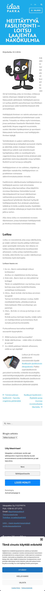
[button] (41, 539)
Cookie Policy (16, 588)
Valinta (22, 582)
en (35, 4)
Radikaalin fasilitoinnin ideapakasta (32, 365)
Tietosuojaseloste (26, 588)
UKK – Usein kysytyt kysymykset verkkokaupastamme (16, 524)
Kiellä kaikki (22, 576)
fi (31, 4)
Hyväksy (22, 570)
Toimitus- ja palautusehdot (14, 517)
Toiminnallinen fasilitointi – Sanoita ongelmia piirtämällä (12, 397)
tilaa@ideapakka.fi (16, 511)
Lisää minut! (23, 482)
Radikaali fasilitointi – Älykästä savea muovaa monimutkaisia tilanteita (33, 400)
